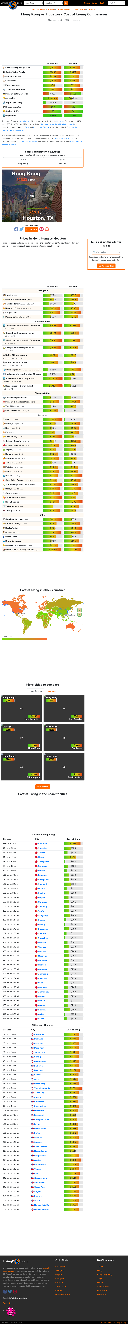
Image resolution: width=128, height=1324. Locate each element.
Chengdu (59, 1278)
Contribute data (106, 266)
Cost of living (90, 3)
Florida (58, 1290)
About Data (105, 1322)
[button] (16, 229)
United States (63, 9)
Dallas (100, 1282)
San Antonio (102, 1286)
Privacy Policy (120, 1322)
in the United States (28, 141)
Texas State (60, 1286)
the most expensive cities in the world (57, 124)
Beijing (58, 1274)
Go (66, 3)
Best (102, 3)
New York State (62, 1294)
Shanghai (59, 1270)
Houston (92, 9)
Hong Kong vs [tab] (35, 691)
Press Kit (7, 1303)
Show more (42, 786)
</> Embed (31, 229)
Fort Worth (102, 1290)
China (51, 9)
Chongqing (60, 1266)
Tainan (100, 1266)
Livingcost (75, 20)
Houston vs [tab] (51, 691)
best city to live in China (64, 138)
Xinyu (99, 1278)
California (59, 1282)
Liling (99, 1270)
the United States (41, 127)
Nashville (101, 1294)
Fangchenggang (104, 1274)
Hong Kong (79, 9)
